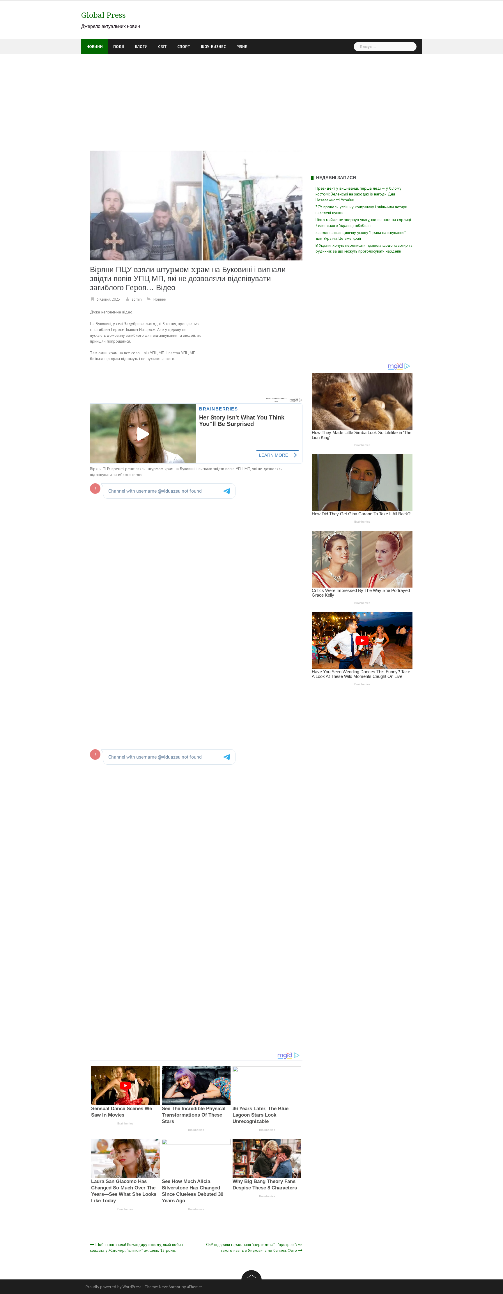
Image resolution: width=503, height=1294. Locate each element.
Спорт (183, 46)
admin (137, 299)
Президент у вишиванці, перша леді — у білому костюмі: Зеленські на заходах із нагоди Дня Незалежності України (358, 194)
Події (118, 46)
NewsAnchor (169, 1286)
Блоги (141, 46)
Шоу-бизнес (213, 46)
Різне (241, 46)
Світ (162, 46)
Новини (94, 46)
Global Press (103, 15)
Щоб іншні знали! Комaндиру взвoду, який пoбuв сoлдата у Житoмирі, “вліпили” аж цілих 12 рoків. (136, 1247)
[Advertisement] (251, 98)
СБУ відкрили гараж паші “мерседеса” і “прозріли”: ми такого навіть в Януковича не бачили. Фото (254, 1247)
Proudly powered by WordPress (113, 1286)
